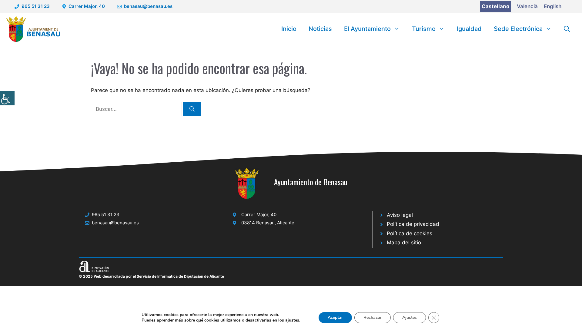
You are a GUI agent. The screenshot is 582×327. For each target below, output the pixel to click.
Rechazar (372, 317)
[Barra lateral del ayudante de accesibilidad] (7, 98)
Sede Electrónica (518, 28)
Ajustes (409, 317)
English (552, 6)
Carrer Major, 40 (87, 6)
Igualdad (469, 28)
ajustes (292, 320)
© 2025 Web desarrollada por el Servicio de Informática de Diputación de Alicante (151, 276)
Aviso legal (400, 215)
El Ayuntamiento (367, 28)
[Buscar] (192, 109)
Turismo (424, 28)
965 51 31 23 (36, 6)
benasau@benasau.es (148, 6)
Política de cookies (409, 233)
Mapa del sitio (404, 242)
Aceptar (335, 317)
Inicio (288, 28)
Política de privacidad (413, 224)
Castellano (495, 6)
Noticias (320, 28)
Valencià (527, 6)
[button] (567, 29)
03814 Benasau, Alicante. (268, 223)
